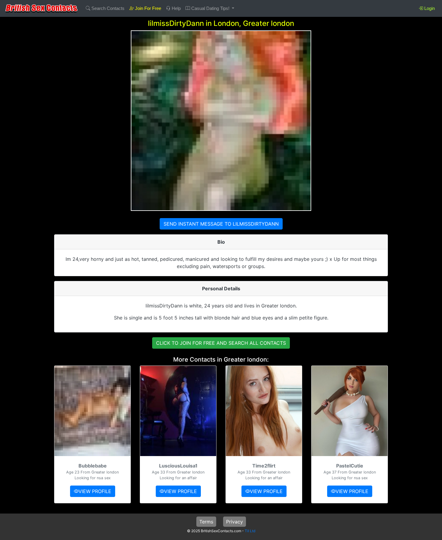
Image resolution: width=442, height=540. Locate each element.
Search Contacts (107, 8)
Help (175, 8)
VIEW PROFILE (94, 491)
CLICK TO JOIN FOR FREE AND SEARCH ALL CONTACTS (221, 343)
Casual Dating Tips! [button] (210, 8)
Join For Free (147, 8)
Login (429, 8)
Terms (206, 522)
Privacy (234, 522)
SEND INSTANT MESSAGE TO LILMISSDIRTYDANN (221, 224)
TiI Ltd (250, 531)
